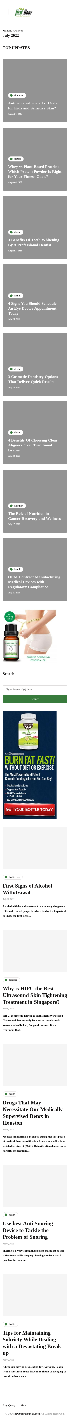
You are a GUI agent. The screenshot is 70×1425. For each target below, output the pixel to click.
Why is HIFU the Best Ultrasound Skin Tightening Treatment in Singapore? (35, 995)
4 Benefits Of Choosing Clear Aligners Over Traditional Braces (33, 445)
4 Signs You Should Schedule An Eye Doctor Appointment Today (32, 308)
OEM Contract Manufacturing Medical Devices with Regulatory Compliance (34, 582)
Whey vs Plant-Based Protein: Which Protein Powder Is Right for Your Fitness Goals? (34, 171)
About (23, 1405)
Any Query (9, 1405)
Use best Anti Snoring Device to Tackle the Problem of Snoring (28, 1230)
